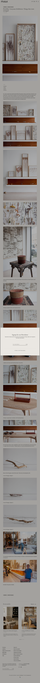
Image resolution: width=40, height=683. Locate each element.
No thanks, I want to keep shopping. (20, 350)
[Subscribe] (26, 344)
